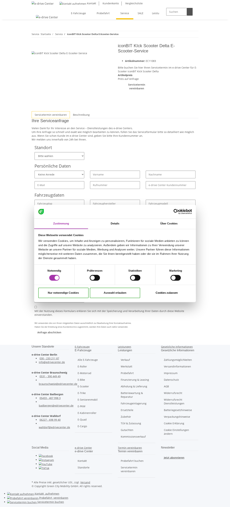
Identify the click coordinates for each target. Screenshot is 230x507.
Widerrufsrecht (173, 393)
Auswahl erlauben (115, 292)
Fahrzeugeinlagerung (133, 403)
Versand (85, 482)
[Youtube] (45, 464)
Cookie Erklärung (174, 423)
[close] (34, 47)
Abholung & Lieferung (134, 386)
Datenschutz (171, 379)
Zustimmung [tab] (61, 223)
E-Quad (82, 419)
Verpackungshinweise (177, 416)
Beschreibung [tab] (81, 114)
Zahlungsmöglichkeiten (178, 360)
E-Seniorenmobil (88, 399)
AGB (166, 386)
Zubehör (126, 416)
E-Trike (82, 393)
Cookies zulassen (167, 292)
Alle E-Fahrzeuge (88, 360)
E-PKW (81, 406)
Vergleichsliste (134, 3)
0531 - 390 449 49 (50, 376)
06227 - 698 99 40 (50, 419)
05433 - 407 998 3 (50, 398)
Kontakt (91, 3)
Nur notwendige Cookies (63, 292)
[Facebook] (46, 455)
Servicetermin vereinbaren (136, 86)
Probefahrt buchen (132, 461)
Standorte (83, 467)
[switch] (95, 278)
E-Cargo (82, 426)
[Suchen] (190, 12)
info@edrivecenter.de (52, 362)
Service (50, 502)
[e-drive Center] (43, 3)
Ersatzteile (127, 410)
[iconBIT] (190, 51)
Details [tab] (115, 223)
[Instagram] (46, 459)
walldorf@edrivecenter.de (54, 427)
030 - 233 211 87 (49, 358)
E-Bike (81, 379)
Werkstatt (126, 366)
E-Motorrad (84, 373)
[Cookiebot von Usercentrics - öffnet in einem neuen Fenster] (176, 211)
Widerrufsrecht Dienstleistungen (174, 401)
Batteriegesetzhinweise (178, 410)
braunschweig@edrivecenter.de (58, 384)
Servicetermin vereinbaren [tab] (51, 114)
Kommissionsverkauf (133, 436)
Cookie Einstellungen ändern (176, 431)
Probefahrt (127, 373)
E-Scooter (83, 386)
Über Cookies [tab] (169, 223)
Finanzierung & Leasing (135, 379)
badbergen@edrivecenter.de (56, 405)
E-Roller (82, 366)
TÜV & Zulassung (131, 423)
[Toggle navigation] (36, 10)
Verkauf (125, 360)
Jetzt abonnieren (174, 457)
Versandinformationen (177, 366)
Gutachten (127, 430)
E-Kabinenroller (87, 413)
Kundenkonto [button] (110, 3)
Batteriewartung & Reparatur (132, 394)
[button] (82, 346)
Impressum (171, 373)
